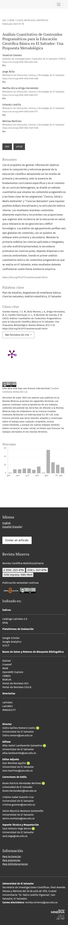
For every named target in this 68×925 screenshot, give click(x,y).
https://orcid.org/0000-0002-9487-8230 (20, 128)
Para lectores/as (11, 856)
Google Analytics (11, 641)
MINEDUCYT (9, 709)
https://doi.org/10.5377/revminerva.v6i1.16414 (25, 277)
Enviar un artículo (17, 540)
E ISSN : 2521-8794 (14, 570)
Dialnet (6, 660)
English (6, 523)
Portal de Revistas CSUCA (16, 687)
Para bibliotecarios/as (15, 864)
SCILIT (5, 645)
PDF (7, 146)
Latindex (7, 702)
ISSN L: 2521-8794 (37, 570)
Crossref (7, 664)
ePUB (19, 146)
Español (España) (12, 526)
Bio (4, 65)
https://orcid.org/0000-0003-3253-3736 (19, 62)
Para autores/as (11, 860)
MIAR (5, 668)
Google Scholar (11, 637)
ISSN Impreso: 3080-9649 (18, 574)
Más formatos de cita (17, 334)
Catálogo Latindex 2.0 (14, 618)
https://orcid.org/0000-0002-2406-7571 (20, 111)
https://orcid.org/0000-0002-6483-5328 (20, 78)
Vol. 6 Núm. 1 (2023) (12, 20)
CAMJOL (6, 675)
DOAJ (5, 622)
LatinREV (7, 706)
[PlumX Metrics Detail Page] (11, 353)
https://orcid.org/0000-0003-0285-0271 (20, 95)
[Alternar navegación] (58, 4)
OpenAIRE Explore (12, 672)
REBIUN (6, 679)
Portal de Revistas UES (15, 683)
